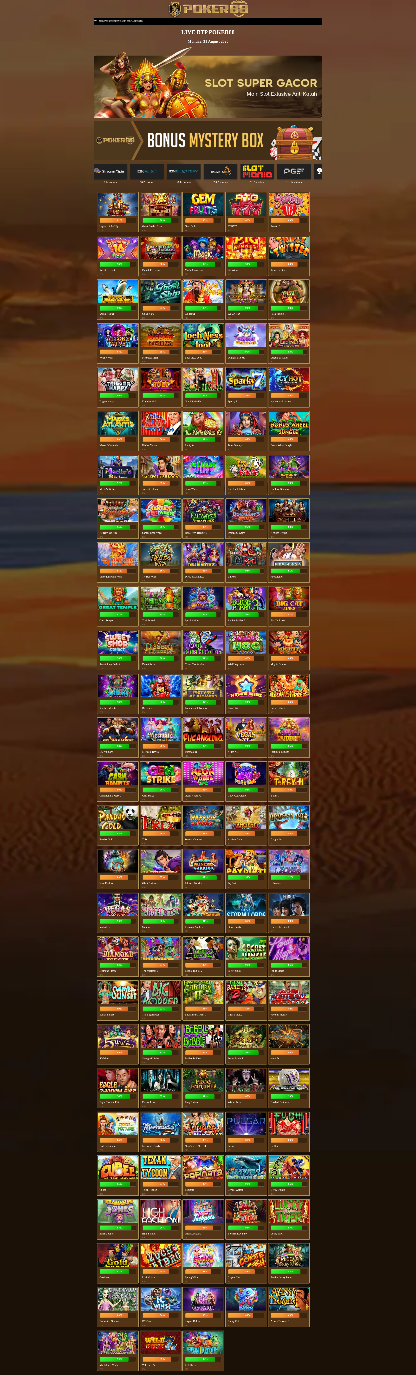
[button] (319, 170)
